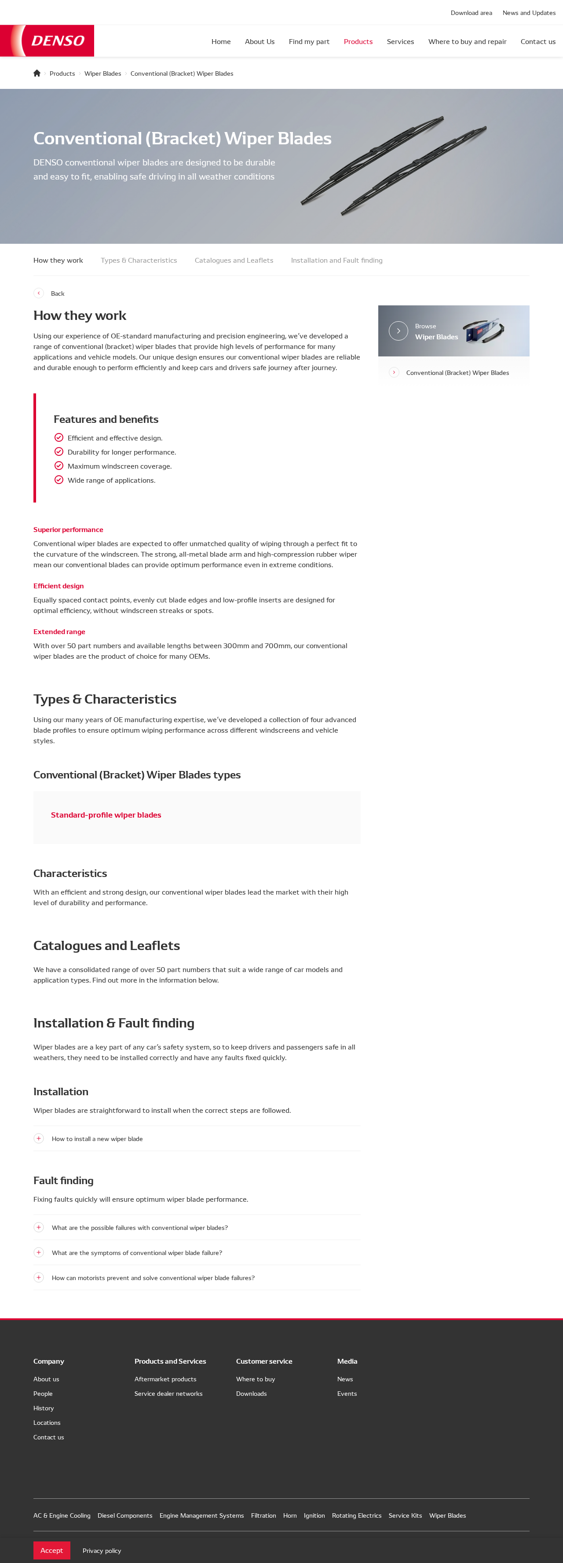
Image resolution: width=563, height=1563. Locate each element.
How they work (58, 259)
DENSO (47, 41)
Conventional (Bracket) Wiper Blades (457, 372)
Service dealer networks (169, 1393)
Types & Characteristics (139, 259)
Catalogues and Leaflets (234, 259)
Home (221, 41)
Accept (51, 1550)
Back (58, 293)
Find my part (309, 41)
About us (46, 1378)
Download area (471, 12)
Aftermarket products (166, 1378)
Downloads (251, 1393)
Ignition (314, 1515)
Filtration (263, 1515)
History (43, 1407)
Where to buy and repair (467, 41)
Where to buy (255, 1378)
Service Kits (405, 1515)
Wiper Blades (102, 73)
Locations (47, 1422)
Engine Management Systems (202, 1515)
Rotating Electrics (357, 1515)
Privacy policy (102, 1550)
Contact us (538, 41)
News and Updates (529, 12)
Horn (290, 1515)
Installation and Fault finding (337, 259)
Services (400, 41)
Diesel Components (125, 1515)
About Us (260, 41)
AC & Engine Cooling (62, 1515)
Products (358, 41)
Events (347, 1393)
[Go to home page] (36, 73)
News (345, 1378)
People (43, 1393)
